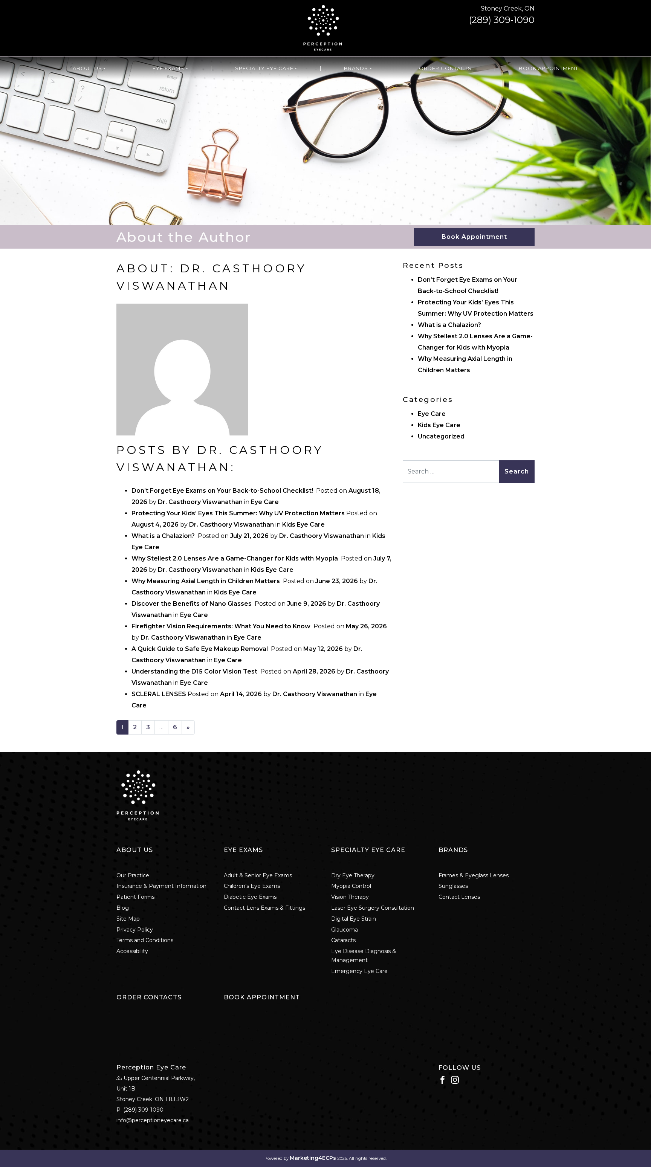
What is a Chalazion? (163, 535)
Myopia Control (351, 886)
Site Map (128, 918)
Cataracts (343, 940)
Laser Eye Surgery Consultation (372, 907)
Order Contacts (445, 68)
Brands (356, 68)
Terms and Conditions (144, 940)
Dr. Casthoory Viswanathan (200, 502)
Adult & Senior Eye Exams (258, 875)
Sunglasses (453, 886)
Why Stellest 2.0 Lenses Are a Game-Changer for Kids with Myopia (235, 558)
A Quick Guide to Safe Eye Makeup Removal (200, 648)
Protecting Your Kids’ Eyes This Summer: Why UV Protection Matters (238, 513)
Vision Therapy (350, 897)
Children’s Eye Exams (252, 886)
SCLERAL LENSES (158, 694)
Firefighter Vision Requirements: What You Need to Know (221, 626)
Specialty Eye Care (264, 68)
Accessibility (132, 951)
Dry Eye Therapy (352, 875)
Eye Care (265, 502)
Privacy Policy (134, 929)
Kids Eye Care (303, 524)
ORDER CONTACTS (149, 997)
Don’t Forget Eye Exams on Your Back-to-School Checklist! (223, 490)
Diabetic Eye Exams (250, 897)
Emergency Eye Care (359, 971)
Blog (122, 907)
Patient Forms (135, 897)
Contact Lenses (459, 897)
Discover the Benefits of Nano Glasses (192, 603)
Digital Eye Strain (353, 918)
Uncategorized (441, 436)
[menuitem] (89, 68)
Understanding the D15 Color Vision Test (195, 671)
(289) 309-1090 (502, 19)
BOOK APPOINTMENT (262, 997)
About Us (87, 68)
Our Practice (132, 875)
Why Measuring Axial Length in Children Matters (206, 581)
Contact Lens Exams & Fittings (264, 907)
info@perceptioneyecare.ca (152, 1120)
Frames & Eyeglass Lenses (474, 875)
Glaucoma (344, 929)
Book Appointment (548, 68)
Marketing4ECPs (313, 1158)
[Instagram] (455, 1079)
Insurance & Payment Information (161, 886)
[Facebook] (442, 1079)
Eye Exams (168, 68)
